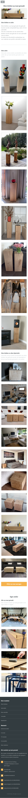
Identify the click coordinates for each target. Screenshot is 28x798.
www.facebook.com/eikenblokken (12, 780)
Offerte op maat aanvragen (14, 584)
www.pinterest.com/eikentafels (11, 788)
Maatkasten (4, 720)
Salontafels (3, 708)
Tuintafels (3, 716)
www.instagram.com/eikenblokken (12, 784)
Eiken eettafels (4, 712)
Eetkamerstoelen (5, 728)
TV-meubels (3, 737)
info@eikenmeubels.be (9, 775)
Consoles (3, 733)
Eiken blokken (4, 704)
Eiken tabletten (4, 745)
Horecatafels (4, 741)
